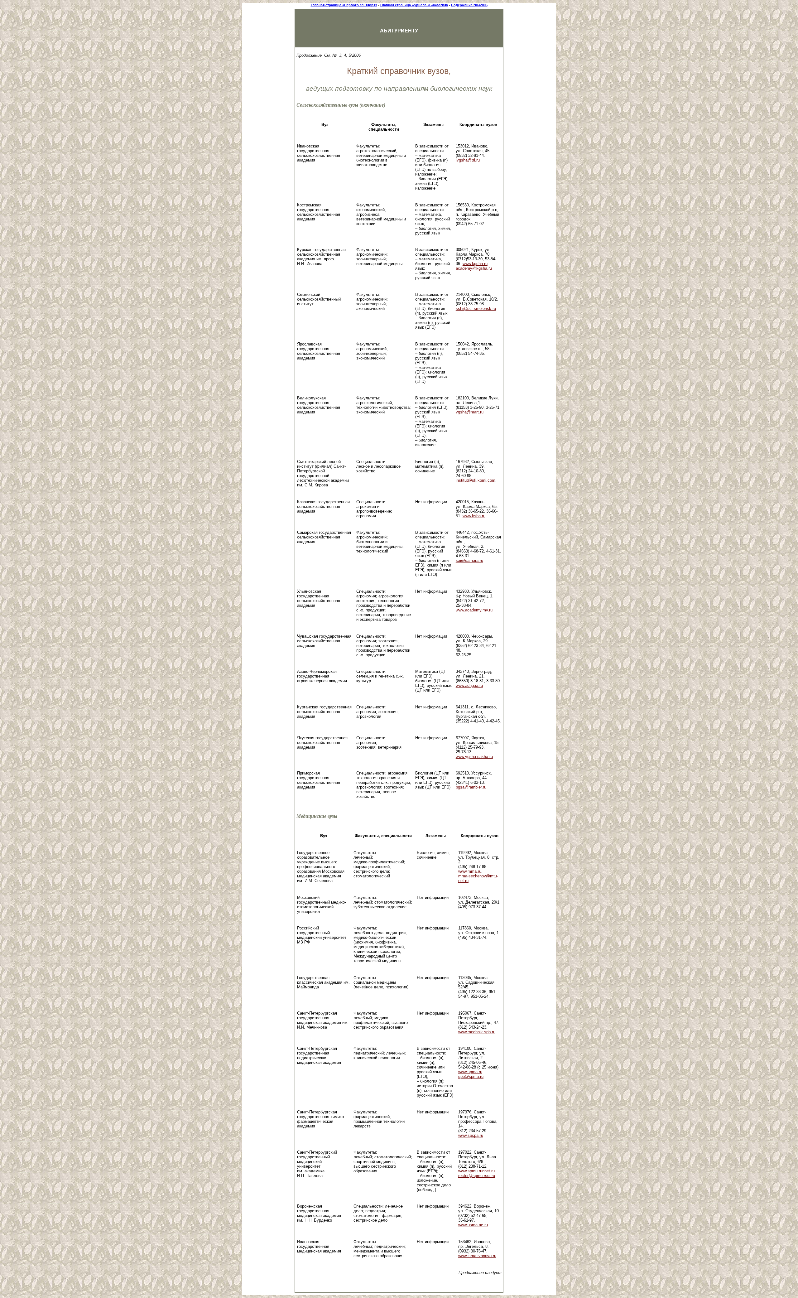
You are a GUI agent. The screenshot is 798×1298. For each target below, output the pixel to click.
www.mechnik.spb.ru (476, 1032)
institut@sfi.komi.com (475, 480)
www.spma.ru (470, 1071)
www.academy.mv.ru (474, 610)
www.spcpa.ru (470, 1135)
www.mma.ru (469, 871)
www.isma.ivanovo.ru (477, 1255)
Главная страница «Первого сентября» (344, 5)
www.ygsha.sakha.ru (474, 756)
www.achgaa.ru (469, 685)
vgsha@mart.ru (469, 412)
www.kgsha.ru (475, 263)
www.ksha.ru (474, 516)
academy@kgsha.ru (474, 268)
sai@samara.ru (469, 560)
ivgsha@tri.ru (468, 160)
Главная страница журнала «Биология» (414, 5)
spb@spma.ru (470, 1076)
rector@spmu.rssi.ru (476, 1175)
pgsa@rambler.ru (471, 787)
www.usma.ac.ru (473, 1225)
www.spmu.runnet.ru (476, 1171)
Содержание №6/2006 (469, 5)
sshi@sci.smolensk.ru (476, 308)
